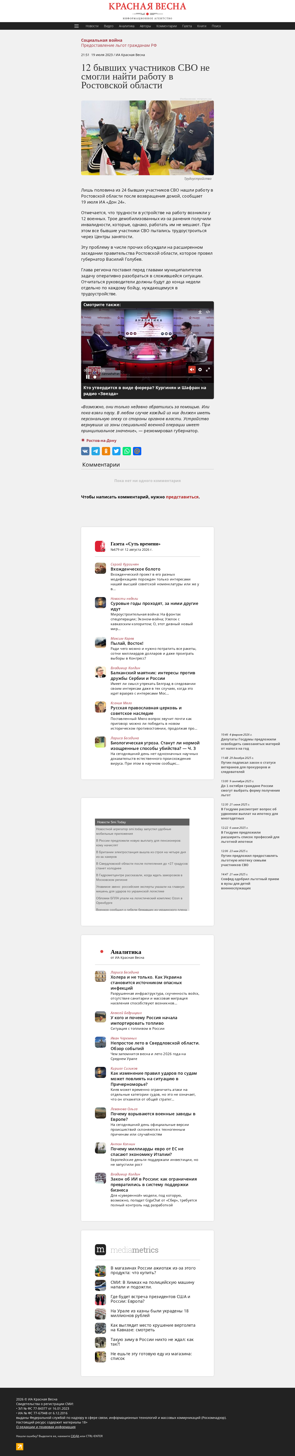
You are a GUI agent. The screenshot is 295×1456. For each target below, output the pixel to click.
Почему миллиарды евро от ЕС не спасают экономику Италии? (147, 1151)
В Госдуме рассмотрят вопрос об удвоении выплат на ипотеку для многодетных (249, 813)
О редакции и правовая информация (46, 1427)
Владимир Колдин (125, 668)
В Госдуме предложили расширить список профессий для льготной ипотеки (250, 837)
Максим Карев (122, 638)
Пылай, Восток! (127, 643)
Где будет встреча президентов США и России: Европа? (150, 1299)
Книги (201, 26)
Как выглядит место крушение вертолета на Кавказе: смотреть (153, 1327)
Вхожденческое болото (135, 569)
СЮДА (75, 1436)
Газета (187, 26)
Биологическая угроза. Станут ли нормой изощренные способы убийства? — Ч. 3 (155, 745)
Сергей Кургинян (125, 564)
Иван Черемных (124, 1038)
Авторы (145, 26)
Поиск (216, 26)
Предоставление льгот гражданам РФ (119, 45)
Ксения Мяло (121, 703)
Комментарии (166, 26)
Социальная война (101, 40)
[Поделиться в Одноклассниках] (106, 451)
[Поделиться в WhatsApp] (127, 451)
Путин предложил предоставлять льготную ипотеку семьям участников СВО (249, 860)
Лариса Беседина (125, 738)
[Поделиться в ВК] (85, 451)
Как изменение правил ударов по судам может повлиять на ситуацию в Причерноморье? (154, 1078)
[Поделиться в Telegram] (95, 451)
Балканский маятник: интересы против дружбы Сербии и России (153, 675)
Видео (108, 26)
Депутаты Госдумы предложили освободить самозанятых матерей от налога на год (250, 743)
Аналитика (126, 26)
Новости (92, 26)
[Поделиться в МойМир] (137, 451)
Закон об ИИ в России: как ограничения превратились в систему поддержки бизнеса (154, 1184)
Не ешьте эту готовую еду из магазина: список (151, 1356)
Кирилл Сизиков (124, 1068)
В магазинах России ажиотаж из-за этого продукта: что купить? (153, 1270)
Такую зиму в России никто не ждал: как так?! (152, 1342)
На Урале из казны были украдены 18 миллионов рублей (150, 1313)
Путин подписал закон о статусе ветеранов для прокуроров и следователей (248, 767)
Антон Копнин (123, 1144)
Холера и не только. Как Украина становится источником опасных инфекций (146, 982)
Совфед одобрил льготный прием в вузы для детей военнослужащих (250, 883)
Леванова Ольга (124, 1109)
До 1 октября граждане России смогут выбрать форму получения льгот (250, 790)
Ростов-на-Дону (101, 441)
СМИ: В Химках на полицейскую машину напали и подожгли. (153, 1284)
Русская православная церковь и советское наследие (146, 710)
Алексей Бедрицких (126, 1012)
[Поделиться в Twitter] (116, 451)
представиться (182, 497)
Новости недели (124, 598)
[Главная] (147, 11)
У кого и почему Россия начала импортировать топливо (144, 1020)
